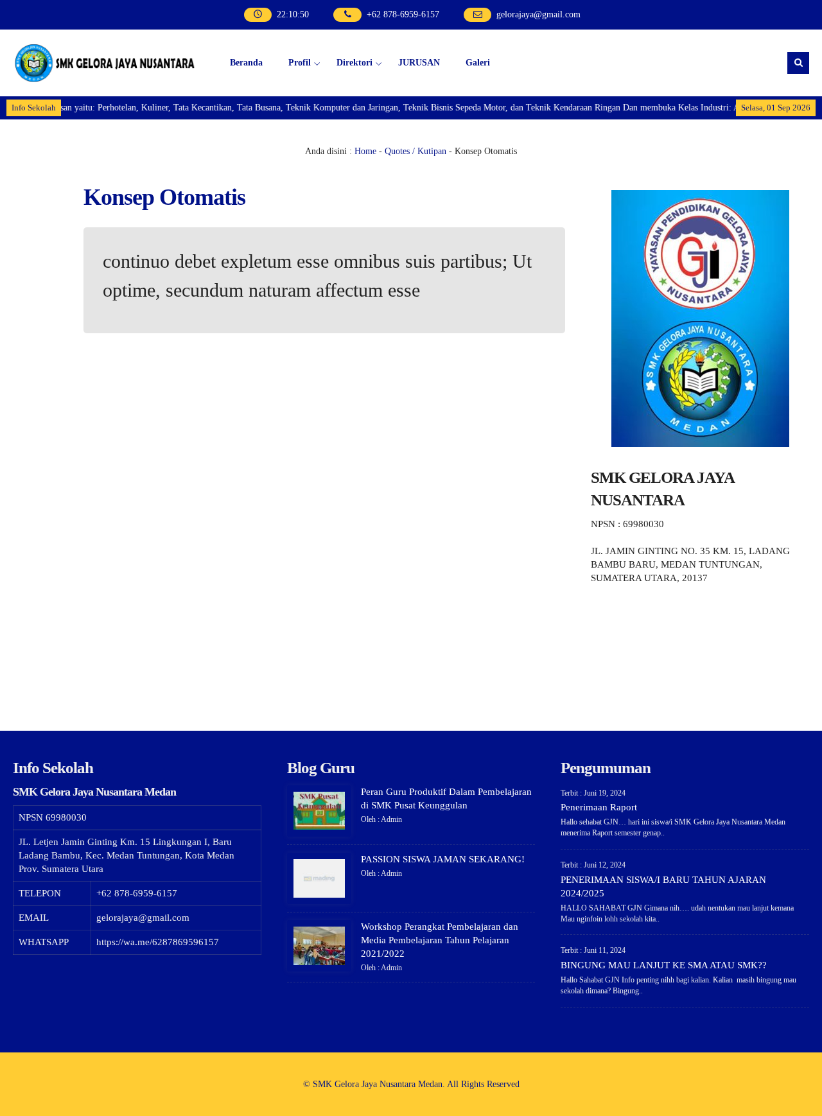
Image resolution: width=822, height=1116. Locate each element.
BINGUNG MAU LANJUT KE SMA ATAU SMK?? (664, 965)
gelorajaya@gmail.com (538, 14)
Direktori (354, 62)
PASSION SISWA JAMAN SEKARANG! (443, 859)
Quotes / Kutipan (415, 151)
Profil (299, 62)
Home (365, 151)
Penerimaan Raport (599, 807)
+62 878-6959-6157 (403, 14)
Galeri (478, 62)
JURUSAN (419, 62)
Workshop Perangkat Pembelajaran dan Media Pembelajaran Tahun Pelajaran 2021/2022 (439, 940)
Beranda (246, 62)
